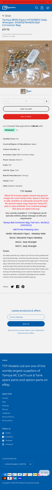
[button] (46, 101)
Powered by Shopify (31, 483)
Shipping (14, 34)
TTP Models (19, 483)
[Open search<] (36, 7)
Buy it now (26, 117)
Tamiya (8, 15)
